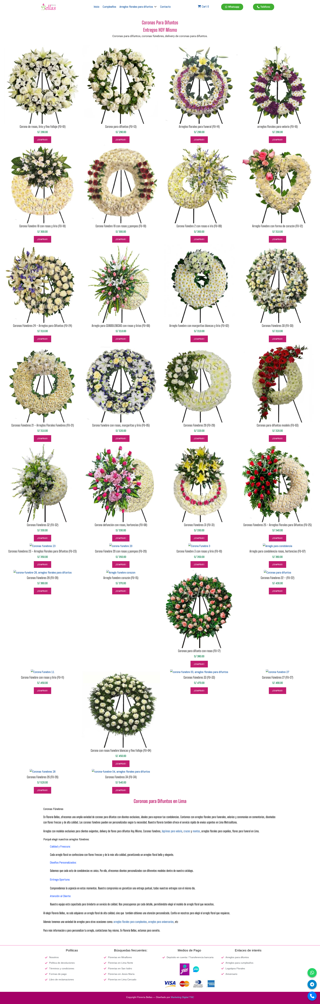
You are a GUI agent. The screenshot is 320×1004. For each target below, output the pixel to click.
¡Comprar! (42, 139)
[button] (138, 6)
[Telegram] (312, 984)
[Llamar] (312, 996)
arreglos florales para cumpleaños (130, 922)
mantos (196, 831)
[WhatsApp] (312, 972)
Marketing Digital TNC (182, 997)
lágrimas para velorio (172, 831)
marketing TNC (68, 939)
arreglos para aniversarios (161, 922)
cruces (187, 831)
